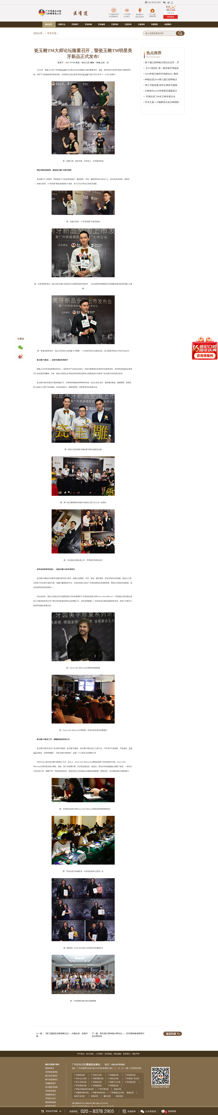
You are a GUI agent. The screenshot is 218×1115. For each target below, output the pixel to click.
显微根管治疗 (50, 1095)
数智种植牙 (49, 1068)
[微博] (168, 2)
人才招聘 (99, 1054)
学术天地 (51, 33)
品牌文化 (61, 24)
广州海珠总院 (79, 1075)
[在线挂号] (129, 1110)
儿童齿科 (141, 24)
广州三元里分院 (80, 1082)
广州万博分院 (103, 1089)
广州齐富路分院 (80, 1086)
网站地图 (117, 1054)
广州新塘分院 (113, 1086)
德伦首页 (48, 24)
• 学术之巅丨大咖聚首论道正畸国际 (161, 102)
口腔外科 (128, 24)
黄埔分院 (94, 1096)
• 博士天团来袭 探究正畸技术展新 (160, 85)
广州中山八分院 (80, 1078)
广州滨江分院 (96, 1075)
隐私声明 (135, 1054)
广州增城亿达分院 (117, 1093)
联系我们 (126, 1054)
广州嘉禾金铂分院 (98, 1093)
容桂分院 (117, 1089)
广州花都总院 (96, 1086)
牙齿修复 (101, 24)
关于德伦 (80, 1054)
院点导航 (89, 1054)
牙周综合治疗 (50, 1098)
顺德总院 (130, 1093)
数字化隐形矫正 (51, 1079)
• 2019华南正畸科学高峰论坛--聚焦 (161, 74)
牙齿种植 (88, 24)
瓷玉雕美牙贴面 (51, 1087)
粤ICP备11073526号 (100, 1103)
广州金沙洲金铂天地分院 (84, 1089)
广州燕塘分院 (113, 1075)
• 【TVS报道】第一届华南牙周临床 (161, 68)
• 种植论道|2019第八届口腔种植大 (160, 79)
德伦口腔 (85, 62)
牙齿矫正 (75, 24)
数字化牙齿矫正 (51, 1076)
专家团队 (154, 24)
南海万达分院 (79, 1096)
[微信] (164, 2)
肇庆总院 (107, 1096)
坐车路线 (108, 1054)
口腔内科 (114, 24)
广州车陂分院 (130, 1075)
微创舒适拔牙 (50, 1106)
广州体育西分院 (97, 1078)
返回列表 (171, 1033)
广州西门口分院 (114, 1082)
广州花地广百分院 (132, 1078)
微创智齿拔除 (50, 1102)
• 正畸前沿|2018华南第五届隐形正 (160, 91)
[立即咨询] (168, 1110)
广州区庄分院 (113, 1078)
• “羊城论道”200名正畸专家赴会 (159, 96)
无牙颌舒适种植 (51, 1072)
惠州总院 (119, 1096)
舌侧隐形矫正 (50, 1083)
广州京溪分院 (130, 1082)
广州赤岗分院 (96, 1082)
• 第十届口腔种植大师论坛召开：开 (161, 62)
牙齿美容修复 (50, 1091)
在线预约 (167, 24)
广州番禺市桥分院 (81, 1093)
